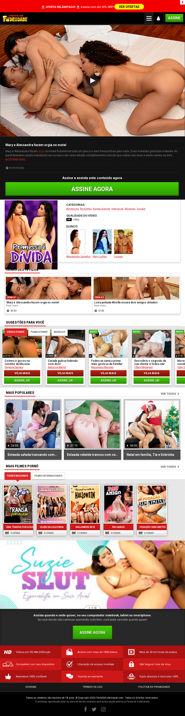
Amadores (72, 208)
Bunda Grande (101, 208)
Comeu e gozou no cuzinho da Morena (17, 362)
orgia (41, 151)
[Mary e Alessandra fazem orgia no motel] (48, 288)
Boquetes (86, 208)
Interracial (117, 208)
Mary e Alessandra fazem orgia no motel (33, 302)
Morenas (130, 208)
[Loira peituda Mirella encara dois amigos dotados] (136, 288)
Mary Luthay (100, 256)
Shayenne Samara (14, 367)
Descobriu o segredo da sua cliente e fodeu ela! (150, 362)
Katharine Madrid (57, 367)
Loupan (118, 256)
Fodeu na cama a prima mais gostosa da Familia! (106, 362)
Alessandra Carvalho (78, 256)
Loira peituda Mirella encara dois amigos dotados (126, 302)
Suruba (141, 208)
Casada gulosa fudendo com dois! (63, 362)
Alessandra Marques (102, 367)
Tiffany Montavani (143, 367)
